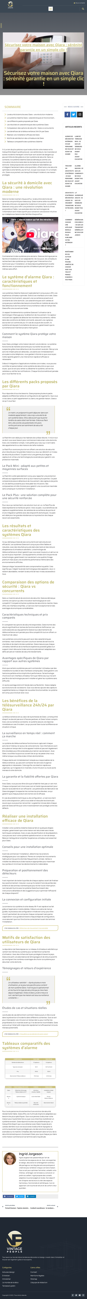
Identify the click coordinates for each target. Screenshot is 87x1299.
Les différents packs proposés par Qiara (22, 121)
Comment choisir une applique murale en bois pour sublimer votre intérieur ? (68, 232)
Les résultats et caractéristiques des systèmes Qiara (27, 124)
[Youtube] (79, 1295)
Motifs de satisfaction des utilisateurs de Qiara (25, 138)
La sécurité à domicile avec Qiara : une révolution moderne (30, 114)
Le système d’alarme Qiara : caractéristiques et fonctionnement (31, 118)
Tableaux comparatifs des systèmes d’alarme (24, 141)
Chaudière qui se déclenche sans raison (33, 1034)
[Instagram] (83, 1295)
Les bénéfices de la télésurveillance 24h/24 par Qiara (28, 131)
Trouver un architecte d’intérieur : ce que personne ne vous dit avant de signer (69, 176)
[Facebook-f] (72, 1295)
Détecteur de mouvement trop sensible (33, 928)
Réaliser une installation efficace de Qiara (23, 135)
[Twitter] (76, 1295)
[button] (50, 9)
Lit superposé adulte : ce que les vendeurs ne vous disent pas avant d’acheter (79, 203)
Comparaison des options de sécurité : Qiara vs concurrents (30, 128)
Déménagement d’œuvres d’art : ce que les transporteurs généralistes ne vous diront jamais (81, 227)
